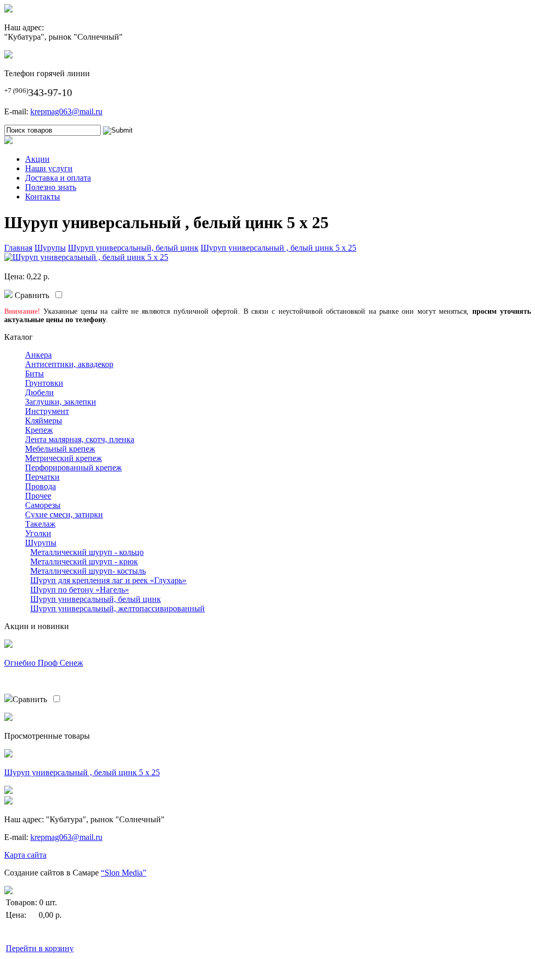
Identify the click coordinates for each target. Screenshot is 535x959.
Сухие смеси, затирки (64, 514)
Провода (40, 486)
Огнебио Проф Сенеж (43, 662)
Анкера (38, 354)
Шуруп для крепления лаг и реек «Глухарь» (108, 580)
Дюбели (39, 392)
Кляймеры (43, 420)
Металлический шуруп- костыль (88, 570)
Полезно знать (50, 187)
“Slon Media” (123, 872)
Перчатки (42, 476)
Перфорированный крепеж (73, 467)
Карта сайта (25, 854)
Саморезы (43, 505)
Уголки (38, 533)
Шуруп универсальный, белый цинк (133, 247)
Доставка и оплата (58, 177)
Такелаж (40, 523)
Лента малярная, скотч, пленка (79, 439)
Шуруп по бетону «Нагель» (79, 589)
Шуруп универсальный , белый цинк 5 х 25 (278, 247)
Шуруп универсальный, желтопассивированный (117, 608)
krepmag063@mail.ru (66, 111)
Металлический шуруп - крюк (84, 561)
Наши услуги (49, 168)
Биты (34, 373)
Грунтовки (44, 382)
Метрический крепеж (63, 458)
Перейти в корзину (40, 948)
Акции (37, 159)
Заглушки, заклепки (60, 401)
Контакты (42, 196)
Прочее (38, 495)
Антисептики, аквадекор (69, 364)
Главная (18, 247)
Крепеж (39, 429)
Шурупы (50, 247)
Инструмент (47, 411)
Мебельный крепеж (60, 448)
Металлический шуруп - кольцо (87, 552)
